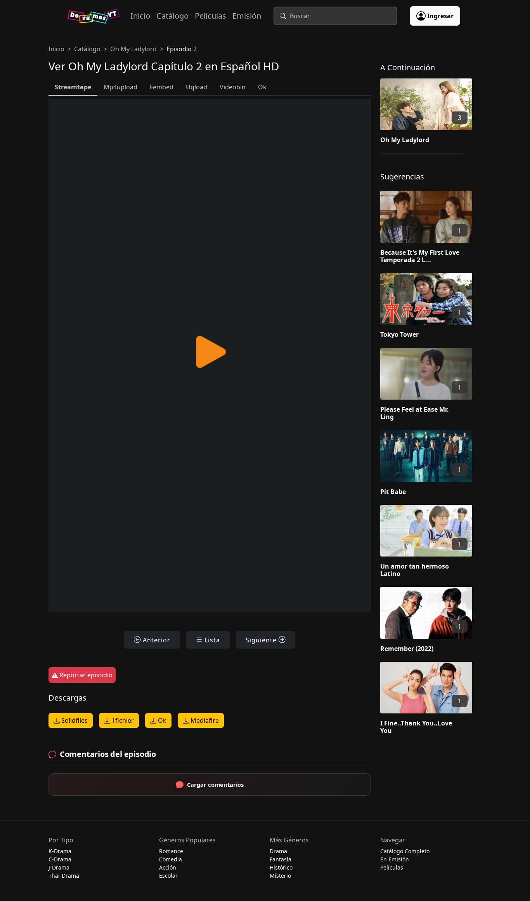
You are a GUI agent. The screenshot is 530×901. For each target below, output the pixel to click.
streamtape (73, 87)
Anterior (155, 640)
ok (262, 87)
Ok (161, 720)
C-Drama (59, 859)
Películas (210, 15)
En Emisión (394, 859)
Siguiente (262, 640)
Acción (167, 867)
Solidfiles (74, 720)
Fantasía (280, 859)
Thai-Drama (63, 875)
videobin (233, 87)
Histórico (281, 867)
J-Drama (58, 867)
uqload (196, 87)
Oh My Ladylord (133, 49)
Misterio (280, 875)
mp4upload (120, 87)
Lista (211, 640)
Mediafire (204, 720)
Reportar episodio (85, 675)
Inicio (140, 15)
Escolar (168, 875)
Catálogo (172, 15)
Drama (278, 851)
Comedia (170, 859)
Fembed (161, 87)
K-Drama (59, 851)
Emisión (246, 15)
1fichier (122, 720)
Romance (171, 851)
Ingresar (440, 16)
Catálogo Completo (405, 851)
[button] (431, 112)
